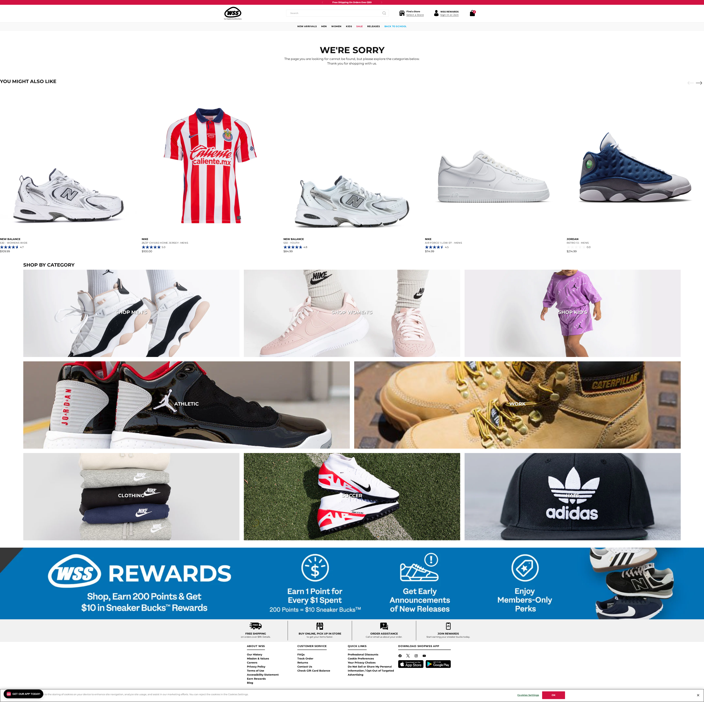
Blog (250, 682)
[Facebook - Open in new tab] (400, 656)
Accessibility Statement (263, 674)
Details (266, 636)
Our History (254, 654)
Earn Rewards (256, 678)
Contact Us (304, 666)
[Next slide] (700, 83)
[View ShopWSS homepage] (233, 13)
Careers (252, 662)
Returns (302, 662)
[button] (411, 13)
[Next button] (381, 2)
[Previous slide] (690, 83)
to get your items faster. (320, 636)
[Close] (698, 695)
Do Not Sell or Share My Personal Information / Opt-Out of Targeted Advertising (371, 670)
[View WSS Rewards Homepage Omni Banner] (351, 583)
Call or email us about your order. (384, 636)
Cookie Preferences (361, 658)
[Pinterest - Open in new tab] (408, 656)
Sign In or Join (449, 14)
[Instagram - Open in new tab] (416, 656)
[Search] (384, 13)
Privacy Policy (256, 666)
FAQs (301, 654)
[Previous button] (322, 2)
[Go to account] (436, 13)
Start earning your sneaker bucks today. (448, 636)
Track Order (305, 658)
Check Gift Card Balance (313, 670)
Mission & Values (258, 658)
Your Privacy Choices (361, 662)
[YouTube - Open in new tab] (424, 656)
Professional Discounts (363, 654)
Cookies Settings (528, 695)
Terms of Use (255, 670)
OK (554, 695)
